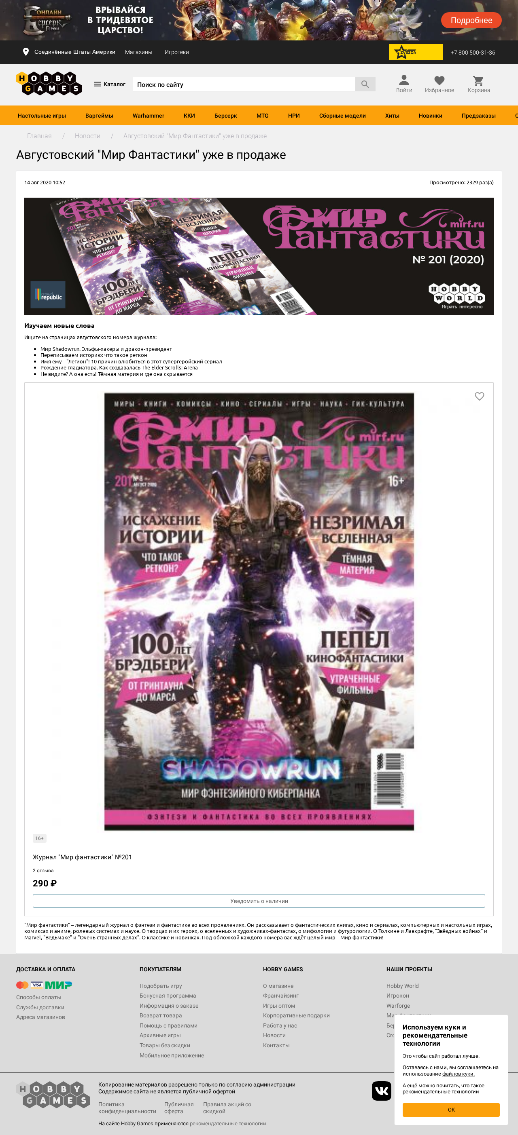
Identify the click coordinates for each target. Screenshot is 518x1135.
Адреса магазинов (40, 1017)
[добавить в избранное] (479, 396)
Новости (274, 1035)
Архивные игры (160, 1035)
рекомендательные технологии (228, 1123)
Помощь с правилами (168, 1025)
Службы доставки (40, 1007)
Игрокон (397, 995)
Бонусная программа (168, 995)
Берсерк (225, 115)
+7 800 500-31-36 (473, 52)
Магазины (139, 52)
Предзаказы (479, 115)
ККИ (189, 115)
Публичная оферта (179, 1107)
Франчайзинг (281, 995)
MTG (263, 115)
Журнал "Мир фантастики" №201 (82, 857)
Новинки (430, 115)
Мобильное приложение (172, 1055)
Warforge (398, 1005)
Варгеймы (99, 115)
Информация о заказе (169, 1005)
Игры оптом (279, 1005)
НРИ (294, 115)
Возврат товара (161, 1015)
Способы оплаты (39, 997)
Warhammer (148, 115)
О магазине (278, 986)
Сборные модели (342, 115)
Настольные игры (42, 115)
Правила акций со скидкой (227, 1107)
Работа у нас (280, 1025)
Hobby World (402, 986)
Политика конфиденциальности (127, 1107)
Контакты (276, 1045)
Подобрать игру (161, 986)
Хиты (392, 115)
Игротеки (177, 52)
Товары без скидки (165, 1045)
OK (451, 1110)
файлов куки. (458, 1074)
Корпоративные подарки (296, 1015)
